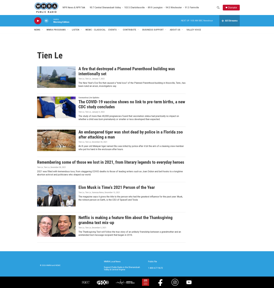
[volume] (46, 21)
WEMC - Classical (95, 30)
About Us (175, 30)
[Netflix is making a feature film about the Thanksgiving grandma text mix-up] (56, 226)
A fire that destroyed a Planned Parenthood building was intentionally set (126, 71)
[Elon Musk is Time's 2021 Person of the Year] (56, 195)
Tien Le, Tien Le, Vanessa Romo (91, 192)
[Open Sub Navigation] (42, 30)
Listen (75, 30)
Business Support (153, 30)
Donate (232, 7)
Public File (152, 262)
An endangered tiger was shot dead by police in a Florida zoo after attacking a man (130, 134)
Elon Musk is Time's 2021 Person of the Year (116, 187)
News (37, 30)
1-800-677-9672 (155, 268)
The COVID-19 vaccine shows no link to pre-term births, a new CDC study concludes (131, 104)
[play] (38, 20)
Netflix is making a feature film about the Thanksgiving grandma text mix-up (125, 220)
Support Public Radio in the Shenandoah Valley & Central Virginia (122, 268)
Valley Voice (194, 30)
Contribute (129, 30)
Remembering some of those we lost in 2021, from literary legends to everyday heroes (110, 162)
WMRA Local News (112, 262)
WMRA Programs (56, 30)
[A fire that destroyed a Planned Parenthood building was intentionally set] (56, 77)
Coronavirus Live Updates (88, 97)
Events (112, 30)
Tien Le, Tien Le (84, 79)
